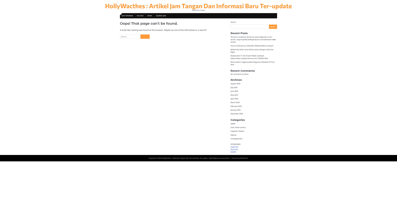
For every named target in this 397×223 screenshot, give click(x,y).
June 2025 (234, 91)
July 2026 (234, 87)
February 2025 (236, 106)
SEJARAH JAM (161, 16)
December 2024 (237, 114)
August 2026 (235, 83)
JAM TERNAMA (127, 16)
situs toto (234, 149)
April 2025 (234, 99)
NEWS (149, 16)
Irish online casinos (238, 127)
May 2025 (234, 95)
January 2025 (236, 110)
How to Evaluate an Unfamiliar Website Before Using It (252, 46)
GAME (233, 124)
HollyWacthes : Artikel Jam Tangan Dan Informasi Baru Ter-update (198, 5)
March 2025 (235, 102)
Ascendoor (226, 158)
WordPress (244, 158)
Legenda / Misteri (237, 131)
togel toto (234, 147)
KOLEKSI (140, 16)
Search (233, 22)
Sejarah (233, 135)
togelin (233, 152)
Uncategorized (236, 139)
